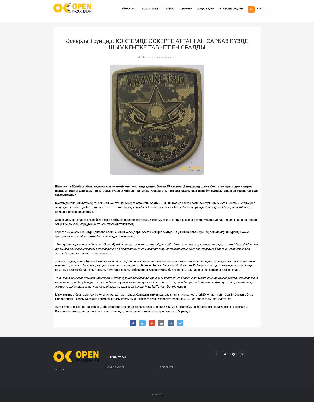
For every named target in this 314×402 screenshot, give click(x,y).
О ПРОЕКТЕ (166, 367)
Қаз (259, 8)
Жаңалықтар (205, 8)
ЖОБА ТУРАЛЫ (116, 367)
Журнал (170, 8)
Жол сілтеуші (150, 8)
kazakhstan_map (232, 8)
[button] (251, 6)
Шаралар (186, 8)
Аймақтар (128, 8)
